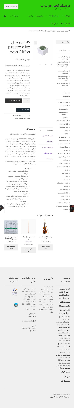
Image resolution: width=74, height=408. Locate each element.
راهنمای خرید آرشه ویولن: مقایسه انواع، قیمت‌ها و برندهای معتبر (62, 65)
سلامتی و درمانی (63, 163)
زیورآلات (65, 160)
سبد (58, 325)
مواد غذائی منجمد (63, 203)
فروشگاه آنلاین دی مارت (55, 5)
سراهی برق (61, 327)
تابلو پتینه (67, 317)
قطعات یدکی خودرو (62, 167)
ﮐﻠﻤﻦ (61, 381)
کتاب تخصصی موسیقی (62, 113)
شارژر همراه (67, 338)
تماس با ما (40, 16)
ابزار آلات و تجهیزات (62, 121)
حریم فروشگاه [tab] (48, 153)
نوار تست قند (60, 357)
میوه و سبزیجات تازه (62, 206)
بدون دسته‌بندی (63, 127)
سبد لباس (67, 327)
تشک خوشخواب (65, 320)
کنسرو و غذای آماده (62, 183)
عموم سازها (62, 109)
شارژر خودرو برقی (48, 307)
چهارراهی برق (66, 365)
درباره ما (31, 16)
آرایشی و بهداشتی (63, 102)
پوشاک (66, 131)
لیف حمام (63, 349)
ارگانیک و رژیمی (64, 124)
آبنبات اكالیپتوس (64, 289)
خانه (66, 31)
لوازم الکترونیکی (63, 190)
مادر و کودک (64, 196)
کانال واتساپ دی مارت (29, 321)
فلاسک (67, 346)
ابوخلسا (67, 295)
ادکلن (61, 298)
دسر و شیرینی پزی (63, 157)
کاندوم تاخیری (59, 365)
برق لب (61, 313)
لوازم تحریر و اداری (63, 193)
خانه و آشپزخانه (63, 140)
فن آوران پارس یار (55, 397)
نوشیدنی (65, 209)
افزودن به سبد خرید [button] (46, 247)
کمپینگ (66, 180)
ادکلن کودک (65, 301)
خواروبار (66, 150)
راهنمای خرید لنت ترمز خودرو (63, 72)
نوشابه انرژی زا (66, 360)
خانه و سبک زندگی (63, 144)
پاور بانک (61, 363)
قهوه (66, 170)
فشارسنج (61, 343)
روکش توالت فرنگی (65, 325)
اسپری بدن (64, 305)
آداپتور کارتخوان (64, 292)
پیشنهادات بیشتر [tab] (47, 147)
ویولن (53, 31)
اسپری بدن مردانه (65, 311)
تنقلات (66, 134)
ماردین (67, 352)
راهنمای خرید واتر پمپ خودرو (63, 58)
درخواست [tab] (50, 159)
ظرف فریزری (62, 341)
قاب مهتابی (62, 347)
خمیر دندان (59, 322)
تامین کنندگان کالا (54, 16)
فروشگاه (67, 16)
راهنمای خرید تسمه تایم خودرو (62, 84)
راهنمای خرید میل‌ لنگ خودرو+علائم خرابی (63, 78)
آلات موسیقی (60, 31)
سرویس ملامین (64, 330)
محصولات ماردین (65, 355)
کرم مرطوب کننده (65, 376)
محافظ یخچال (62, 352)
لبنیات (66, 186)
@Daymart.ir (31, 316)
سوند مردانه (66, 333)
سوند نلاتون (62, 335)
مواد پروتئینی (64, 199)
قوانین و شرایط (65, 23)
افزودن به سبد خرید (14, 100)
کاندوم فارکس (67, 368)
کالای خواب (65, 173)
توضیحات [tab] (50, 130)
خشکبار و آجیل (64, 147)
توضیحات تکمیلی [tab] (47, 136)
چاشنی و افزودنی (63, 137)
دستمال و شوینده (63, 154)
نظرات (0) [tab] (50, 142)
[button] (35, 42)
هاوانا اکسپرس (64, 361)
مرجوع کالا (54, 23)
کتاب (66, 176)
